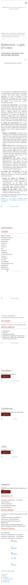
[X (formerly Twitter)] (25, 59)
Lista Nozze (4, 258)
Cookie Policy (6, 580)
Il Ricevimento (5, 484)
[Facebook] (22, 59)
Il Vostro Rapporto (8, 315)
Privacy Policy (4, 574)
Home (4, 575)
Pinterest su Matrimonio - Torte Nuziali (12, 536)
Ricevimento (4, 265)
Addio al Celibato (5, 235)
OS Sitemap (6, 582)
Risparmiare (4, 267)
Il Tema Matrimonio (6, 254)
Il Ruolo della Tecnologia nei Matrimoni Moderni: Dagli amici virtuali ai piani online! (13, 525)
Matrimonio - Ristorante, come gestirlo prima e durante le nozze (13, 338)
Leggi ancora (6, 376)
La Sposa (3, 256)
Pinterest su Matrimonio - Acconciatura (12, 534)
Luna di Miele (5, 261)
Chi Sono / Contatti (8, 579)
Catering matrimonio (8, 334)
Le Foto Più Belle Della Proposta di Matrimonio (10, 521)
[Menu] (26, 3)
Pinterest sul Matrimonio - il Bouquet (11, 538)
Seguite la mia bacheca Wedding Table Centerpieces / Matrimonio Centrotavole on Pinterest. (14, 200)
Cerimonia (4, 243)
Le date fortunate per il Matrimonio (11, 517)
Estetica (3, 245)
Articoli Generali (5, 239)
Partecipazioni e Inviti (7, 263)
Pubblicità (5, 577)
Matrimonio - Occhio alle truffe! (10, 519)
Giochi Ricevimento (7, 227)
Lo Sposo (3, 260)
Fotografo (4, 250)
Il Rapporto (4, 252)
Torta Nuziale (5, 269)
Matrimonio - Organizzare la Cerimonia (14, 335)
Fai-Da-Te (4, 247)
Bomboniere (4, 241)
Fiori (2, 248)
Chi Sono (5, 332)
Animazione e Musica (7, 237)
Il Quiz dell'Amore (6, 370)
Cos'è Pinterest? (5, 532)
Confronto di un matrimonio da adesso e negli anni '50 (14, 514)
